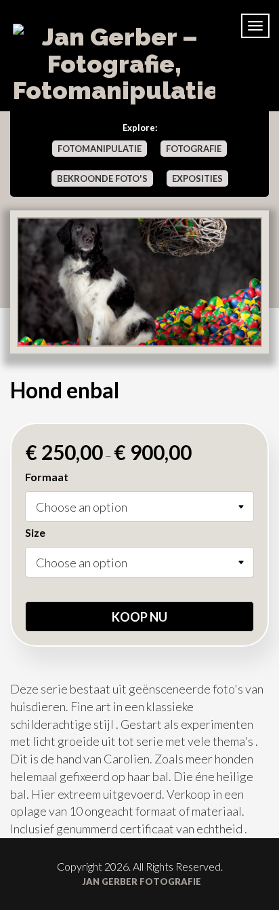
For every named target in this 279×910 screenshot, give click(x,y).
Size (35, 532)
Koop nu (139, 616)
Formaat (46, 476)
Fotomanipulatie (100, 148)
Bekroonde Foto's (102, 178)
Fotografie (193, 148)
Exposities (197, 178)
